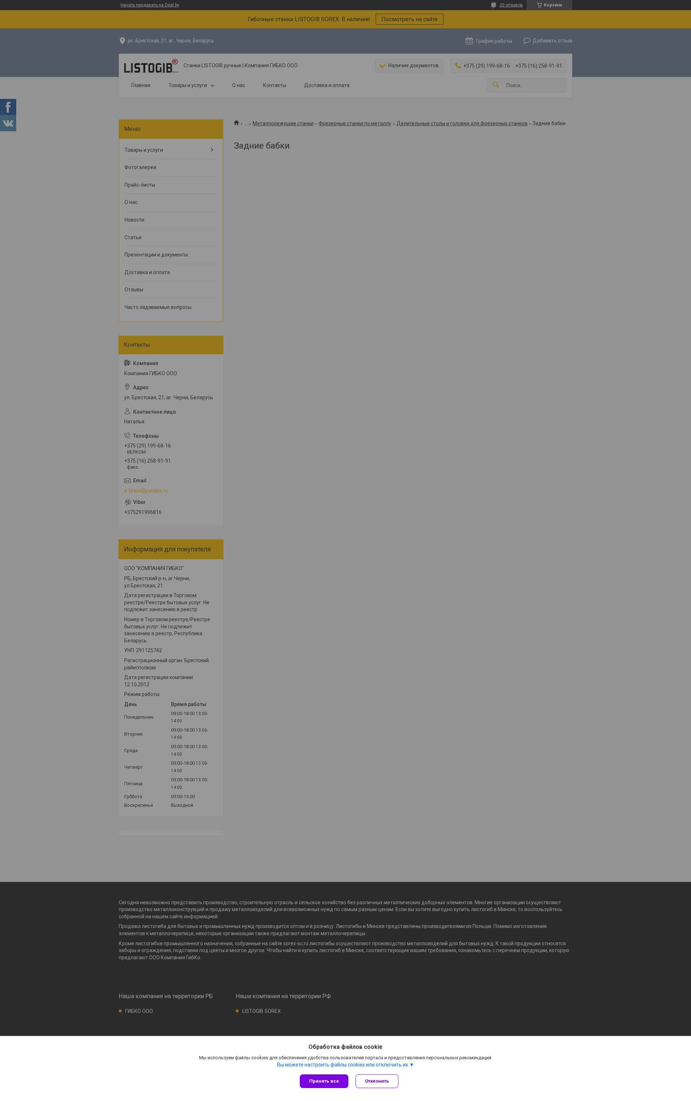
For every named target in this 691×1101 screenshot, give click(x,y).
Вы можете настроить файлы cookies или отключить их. (343, 1065)
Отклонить (377, 1081)
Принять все (324, 1081)
